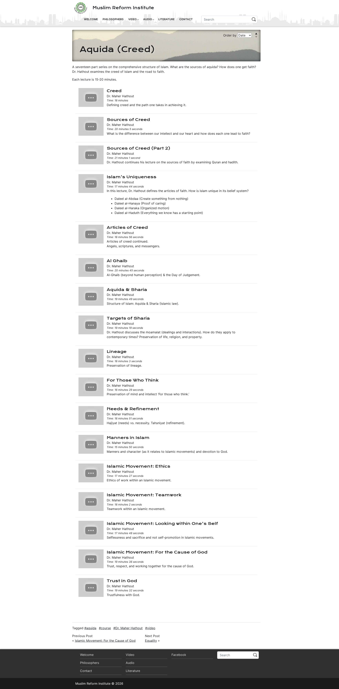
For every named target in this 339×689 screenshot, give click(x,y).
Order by (230, 35)
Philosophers (113, 19)
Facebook (178, 655)
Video (132, 19)
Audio (147, 19)
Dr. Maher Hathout (129, 628)
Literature (166, 19)
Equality (151, 641)
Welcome (91, 19)
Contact (186, 19)
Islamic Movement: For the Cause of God (105, 641)
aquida (91, 628)
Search (254, 19)
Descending (260, 35)
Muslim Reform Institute (123, 7)
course (106, 628)
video (151, 628)
